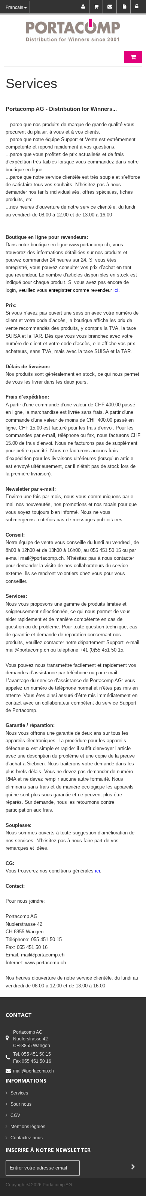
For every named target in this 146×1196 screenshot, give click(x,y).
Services (19, 1093)
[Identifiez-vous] (136, 6)
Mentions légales (27, 1126)
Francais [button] (14, 7)
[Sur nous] (125, 6)
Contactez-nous (26, 1137)
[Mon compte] (84, 6)
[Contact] (111, 6)
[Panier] (97, 6)
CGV (15, 1115)
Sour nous (20, 1104)
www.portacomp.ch (45, 962)
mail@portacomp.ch (33, 1071)
